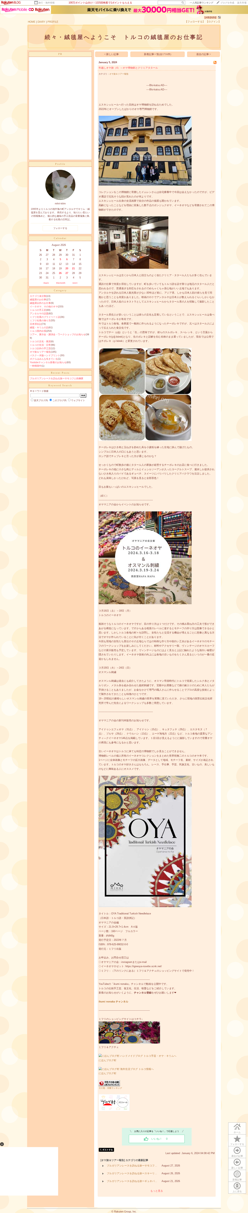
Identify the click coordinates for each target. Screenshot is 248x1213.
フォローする (237, 1144)
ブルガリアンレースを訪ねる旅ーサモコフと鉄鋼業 (56, 378)
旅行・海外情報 (46, 2)
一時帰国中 (35, 366)
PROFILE (52, 21)
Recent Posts (60, 373)
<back (46, 283)
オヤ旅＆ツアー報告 (40, 352)
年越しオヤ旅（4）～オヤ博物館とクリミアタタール (128, 67)
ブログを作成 (227, 2)
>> (201, 2)
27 (66, 273)
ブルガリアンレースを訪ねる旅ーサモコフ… (132, 1165)
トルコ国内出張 (38, 331)
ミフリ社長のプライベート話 (45, 317)
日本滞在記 (35, 324)
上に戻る (237, 1191)
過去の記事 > (203, 54)
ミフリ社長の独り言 (40, 320)
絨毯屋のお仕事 (38, 299)
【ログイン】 (213, 21)
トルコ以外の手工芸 (40, 348)
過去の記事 (237, 1156)
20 (66, 268)
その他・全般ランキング (110, 1088)
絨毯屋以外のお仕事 (40, 303)
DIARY (41, 21)
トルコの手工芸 (38, 310)
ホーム (237, 1132)
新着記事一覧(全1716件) (157, 54)
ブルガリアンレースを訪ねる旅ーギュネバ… (132, 1181)
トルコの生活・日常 (40, 345)
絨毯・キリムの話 (39, 327)
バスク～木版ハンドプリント (45, 355)
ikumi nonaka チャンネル (113, 1001)
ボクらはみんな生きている (44, 359)
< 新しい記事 (111, 54)
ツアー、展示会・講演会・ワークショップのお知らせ (58, 334)
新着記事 (237, 1179)
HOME (31, 21)
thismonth (60, 283)
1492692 (210, 17)
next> (75, 283)
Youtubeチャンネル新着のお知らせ (48, 362)
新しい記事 (237, 1167)
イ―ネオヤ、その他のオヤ (44, 306)
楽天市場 (241, 2)
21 (73, 268)
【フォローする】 (195, 21)
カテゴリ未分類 (38, 296)
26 (60, 273)
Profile (60, 164)
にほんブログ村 (107, 1060)
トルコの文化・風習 (40, 341)
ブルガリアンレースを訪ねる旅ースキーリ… (132, 1173)
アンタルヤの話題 (39, 313)
